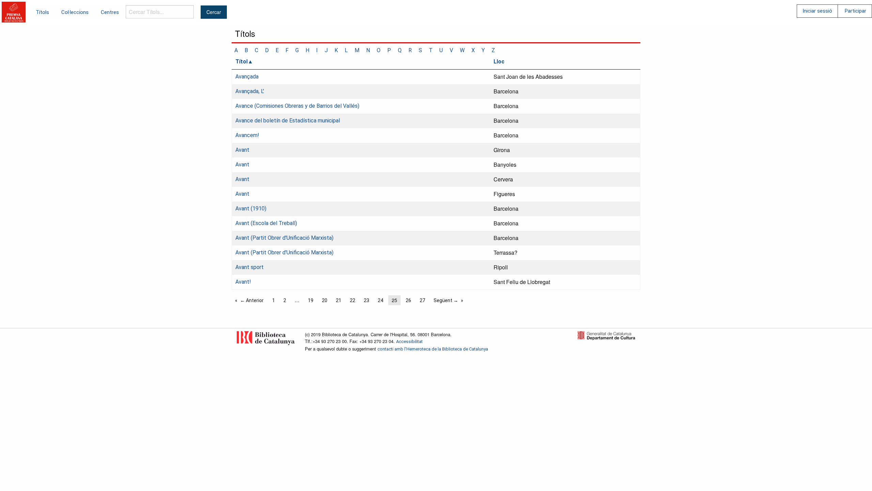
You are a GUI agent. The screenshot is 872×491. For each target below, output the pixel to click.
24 (380, 300)
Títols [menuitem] (42, 12)
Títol (241, 61)
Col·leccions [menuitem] (75, 12)
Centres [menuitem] (110, 12)
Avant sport (249, 267)
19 (310, 300)
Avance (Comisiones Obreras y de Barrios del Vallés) (297, 106)
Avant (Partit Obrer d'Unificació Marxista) (284, 238)
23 (366, 300)
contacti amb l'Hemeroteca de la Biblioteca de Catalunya (432, 349)
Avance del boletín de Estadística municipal (287, 120)
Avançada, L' (249, 91)
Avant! (243, 282)
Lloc (499, 61)
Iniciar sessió (817, 11)
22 (352, 300)
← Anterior (252, 300)
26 (408, 300)
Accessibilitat (409, 341)
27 (422, 300)
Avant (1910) (250, 208)
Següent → (446, 300)
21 (338, 300)
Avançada (247, 76)
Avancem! (247, 135)
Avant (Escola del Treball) (266, 223)
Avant (242, 150)
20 (324, 300)
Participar (855, 11)
